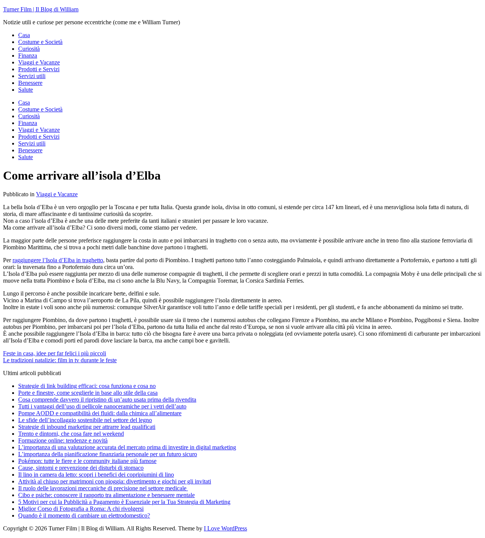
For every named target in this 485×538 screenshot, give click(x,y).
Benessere (30, 83)
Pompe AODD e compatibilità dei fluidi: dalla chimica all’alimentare (99, 413)
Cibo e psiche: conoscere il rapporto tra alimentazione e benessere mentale (106, 495)
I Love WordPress (225, 528)
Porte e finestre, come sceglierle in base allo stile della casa (88, 392)
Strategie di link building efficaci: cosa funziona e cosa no (87, 386)
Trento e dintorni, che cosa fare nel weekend (71, 433)
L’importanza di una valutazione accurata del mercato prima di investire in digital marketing (127, 447)
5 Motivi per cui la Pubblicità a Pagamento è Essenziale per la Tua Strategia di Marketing (124, 502)
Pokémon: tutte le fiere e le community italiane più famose (87, 461)
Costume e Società (40, 42)
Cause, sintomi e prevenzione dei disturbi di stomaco (81, 467)
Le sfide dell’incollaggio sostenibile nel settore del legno (85, 420)
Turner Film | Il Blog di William (40, 9)
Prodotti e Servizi (38, 69)
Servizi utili (31, 76)
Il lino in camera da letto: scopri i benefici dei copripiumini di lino (96, 474)
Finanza (27, 55)
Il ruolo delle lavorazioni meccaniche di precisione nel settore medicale (103, 488)
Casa (24, 35)
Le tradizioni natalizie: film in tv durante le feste (60, 360)
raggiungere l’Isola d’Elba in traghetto (58, 260)
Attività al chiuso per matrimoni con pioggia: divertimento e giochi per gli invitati (114, 481)
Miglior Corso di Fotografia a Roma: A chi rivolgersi (81, 508)
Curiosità (29, 48)
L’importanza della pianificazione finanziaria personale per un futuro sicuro (107, 454)
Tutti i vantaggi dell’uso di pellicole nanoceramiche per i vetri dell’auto (102, 406)
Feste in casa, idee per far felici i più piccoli (54, 353)
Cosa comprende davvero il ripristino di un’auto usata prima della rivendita (107, 399)
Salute (25, 89)
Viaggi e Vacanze (39, 62)
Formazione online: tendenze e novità (63, 440)
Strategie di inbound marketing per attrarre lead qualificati (86, 427)
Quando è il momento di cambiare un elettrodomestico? (84, 515)
